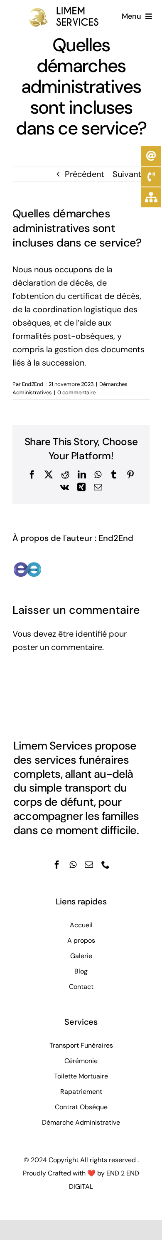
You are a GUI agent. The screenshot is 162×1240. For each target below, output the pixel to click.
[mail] (89, 865)
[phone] (105, 865)
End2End (32, 384)
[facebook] (57, 865)
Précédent (84, 174)
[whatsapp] (72, 865)
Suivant (127, 174)
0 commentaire (76, 392)
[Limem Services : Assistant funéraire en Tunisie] (53, 10)
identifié (91, 633)
